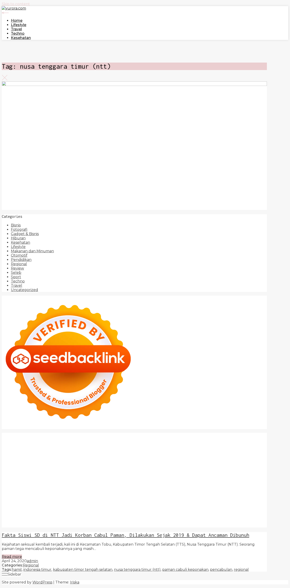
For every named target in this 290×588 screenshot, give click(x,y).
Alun (81, 508)
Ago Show (121, 461)
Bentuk (50, 512)
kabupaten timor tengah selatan (82, 569)
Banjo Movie (164, 482)
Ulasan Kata (50, 517)
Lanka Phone (137, 435)
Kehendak (11, 521)
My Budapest (116, 482)
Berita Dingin (141, 521)
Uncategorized (24, 290)
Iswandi (72, 495)
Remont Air (254, 482)
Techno (17, 33)
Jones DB (199, 486)
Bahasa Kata (91, 525)
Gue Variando (192, 478)
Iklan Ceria (27, 448)
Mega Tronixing (153, 465)
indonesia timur (37, 569)
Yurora (198, 448)
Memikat (181, 517)
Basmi (188, 508)
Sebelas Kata (58, 504)
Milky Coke (150, 478)
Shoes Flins (200, 469)
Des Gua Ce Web (88, 486)
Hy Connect (250, 452)
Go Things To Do (119, 486)
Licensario (253, 473)
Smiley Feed (50, 465)
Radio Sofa (214, 491)
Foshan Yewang (87, 439)
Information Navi (175, 486)
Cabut (80, 512)
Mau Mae (83, 491)
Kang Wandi (173, 495)
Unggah (254, 512)
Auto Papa (114, 443)
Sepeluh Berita (241, 521)
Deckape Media (89, 482)
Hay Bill (236, 482)
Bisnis (16, 225)
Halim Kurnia (163, 504)
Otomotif (19, 255)
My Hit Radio (153, 452)
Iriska (74, 582)
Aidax (233, 452)
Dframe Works (204, 439)
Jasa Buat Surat (48, 456)
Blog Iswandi (228, 495)
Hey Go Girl (175, 435)
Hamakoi (26, 456)
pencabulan (221, 569)
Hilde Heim (227, 439)
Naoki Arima (12, 486)
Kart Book (253, 461)
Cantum (94, 512)
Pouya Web (80, 469)
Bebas (7, 512)
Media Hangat (66, 525)
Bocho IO (184, 482)
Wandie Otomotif (200, 495)
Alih (89, 508)
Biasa (37, 512)
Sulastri (148, 456)
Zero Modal (137, 439)
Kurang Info (112, 499)
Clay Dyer (202, 482)
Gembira (197, 517)
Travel (16, 29)
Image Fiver (100, 435)
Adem (147, 512)
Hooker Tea (223, 465)
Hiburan (18, 238)
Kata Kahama (241, 443)
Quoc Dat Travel (59, 443)
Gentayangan (74, 517)
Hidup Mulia (143, 461)
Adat (62, 508)
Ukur (34, 517)
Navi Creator (193, 491)
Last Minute (200, 473)
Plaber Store (114, 439)
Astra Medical (63, 478)
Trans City (47, 491)
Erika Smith (96, 465)
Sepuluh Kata (116, 521)
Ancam (132, 508)
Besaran (143, 517)
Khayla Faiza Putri (48, 495)
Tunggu (20, 517)
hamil (17, 569)
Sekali (242, 517)
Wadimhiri (247, 439)
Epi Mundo (218, 443)
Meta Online (216, 448)
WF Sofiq (53, 461)
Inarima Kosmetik (227, 473)
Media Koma (210, 499)
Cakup (109, 512)
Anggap (191, 512)
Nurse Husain (128, 456)
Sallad (38, 461)
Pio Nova (181, 469)
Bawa (232, 508)
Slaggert (133, 452)
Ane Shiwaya (57, 469)
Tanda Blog (216, 521)
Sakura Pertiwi (138, 504)
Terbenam (247, 508)
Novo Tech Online (215, 456)
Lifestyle (18, 25)
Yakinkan (214, 517)
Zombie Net (187, 456)
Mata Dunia (12, 491)
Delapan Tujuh (75, 435)
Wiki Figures (35, 439)
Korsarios (181, 473)
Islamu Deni (95, 448)
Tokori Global (62, 482)
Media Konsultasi (17, 525)
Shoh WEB (166, 456)
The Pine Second (122, 465)
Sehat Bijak (245, 504)
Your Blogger (14, 504)
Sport (16, 277)
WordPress (42, 582)
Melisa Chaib (180, 448)
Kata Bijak (237, 448)
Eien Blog (23, 461)
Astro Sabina (161, 443)
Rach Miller (207, 461)
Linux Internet (59, 486)
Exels (238, 461)
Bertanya (10, 508)
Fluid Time (148, 469)
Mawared (163, 473)
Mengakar (163, 512)
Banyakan (126, 517)
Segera (229, 517)
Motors (8, 435)
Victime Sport (88, 478)
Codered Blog (125, 469)
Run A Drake (140, 482)
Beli (223, 508)
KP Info (221, 452)
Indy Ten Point (15, 478)
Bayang (212, 508)
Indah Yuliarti (208, 504)
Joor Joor (252, 469)
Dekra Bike (82, 473)
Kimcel (118, 435)
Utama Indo (202, 452)
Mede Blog (102, 469)
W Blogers (47, 448)
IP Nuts (108, 478)
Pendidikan (21, 260)
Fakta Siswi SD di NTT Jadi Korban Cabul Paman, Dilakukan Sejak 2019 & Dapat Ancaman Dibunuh (125, 535)
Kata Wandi (123, 495)
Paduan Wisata (110, 504)
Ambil (99, 508)
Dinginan (108, 517)
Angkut (146, 508)
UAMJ (235, 478)
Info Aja (227, 504)
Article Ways (60, 473)
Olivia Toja (159, 448)
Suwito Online (168, 491)
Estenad (9, 456)
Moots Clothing (77, 456)
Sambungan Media (60, 521)
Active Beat (38, 482)
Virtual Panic (103, 456)
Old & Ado (170, 478)
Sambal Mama (178, 452)
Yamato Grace (70, 448)
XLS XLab (249, 478)
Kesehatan (21, 38)
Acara (36, 508)
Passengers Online (26, 443)
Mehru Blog (117, 448)
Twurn (201, 443)
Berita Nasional (163, 499)
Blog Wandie (48, 499)
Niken (149, 491)
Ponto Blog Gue (16, 473)
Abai (72, 508)
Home (16, 20)
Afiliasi (24, 508)
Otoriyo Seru (128, 478)
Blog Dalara (183, 443)
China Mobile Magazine (175, 461)
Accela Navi (179, 439)
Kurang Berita (136, 499)
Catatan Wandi (147, 495)
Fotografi (19, 229)
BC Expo (40, 473)
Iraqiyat (166, 469)
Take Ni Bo (158, 439)
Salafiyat (9, 448)
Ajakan (135, 512)
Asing (159, 508)
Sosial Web (255, 499)
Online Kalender (107, 473)
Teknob (31, 491)
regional (241, 569)
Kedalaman (162, 517)
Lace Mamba (198, 435)
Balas (199, 508)
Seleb (16, 272)
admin (32, 561)
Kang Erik (65, 491)
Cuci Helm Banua (96, 495)
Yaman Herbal (14, 482)
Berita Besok (233, 499)
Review (17, 268)
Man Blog (134, 491)
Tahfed (99, 491)
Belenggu (23, 512)
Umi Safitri (185, 504)
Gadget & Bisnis (25, 234)
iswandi (231, 491)
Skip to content (16, 4)
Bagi (178, 508)
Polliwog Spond (224, 435)
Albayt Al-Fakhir (89, 443)
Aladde (117, 452)
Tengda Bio (202, 465)
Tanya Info (42, 525)
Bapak (93, 517)
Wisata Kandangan (19, 499)
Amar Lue (19, 469)
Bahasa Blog (194, 521)
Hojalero (240, 456)
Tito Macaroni (147, 486)
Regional (19, 264)
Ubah (7, 517)
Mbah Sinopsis (14, 452)
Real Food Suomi (138, 473)
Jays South (48, 452)
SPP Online (27, 465)
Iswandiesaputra (16, 495)
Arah (169, 508)
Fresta (65, 452)
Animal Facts (217, 478)
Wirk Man (115, 491)
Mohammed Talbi (227, 469)
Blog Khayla (252, 495)
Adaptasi (50, 508)
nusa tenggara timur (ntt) (137, 569)
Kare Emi (37, 469)
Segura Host (179, 465)
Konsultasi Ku (90, 521)
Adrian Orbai (73, 465)
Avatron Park (137, 443)
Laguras (226, 461)
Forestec (220, 482)
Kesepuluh (32, 521)
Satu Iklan (36, 504)
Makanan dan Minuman (32, 251)
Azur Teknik (49, 435)
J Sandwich (34, 486)
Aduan (122, 512)
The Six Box (40, 478)
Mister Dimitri (75, 461)
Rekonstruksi (99, 461)
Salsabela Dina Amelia (80, 499)
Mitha (251, 448)
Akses (178, 512)
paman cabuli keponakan (185, 569)
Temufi (241, 465)
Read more (12, 556)
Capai (241, 512)
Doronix (157, 435)
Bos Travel (249, 486)
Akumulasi (115, 508)
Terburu (66, 512)
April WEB (81, 452)
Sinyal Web (188, 499)
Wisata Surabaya (224, 486)
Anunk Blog (26, 435)
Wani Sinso (100, 452)
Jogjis (33, 452)
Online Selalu (83, 504)
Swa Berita (139, 448)
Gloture (9, 465)
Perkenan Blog (168, 521)
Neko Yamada (60, 439)
